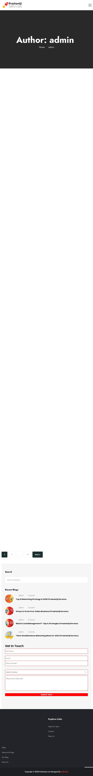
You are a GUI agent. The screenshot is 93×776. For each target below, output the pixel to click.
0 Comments (19, 139)
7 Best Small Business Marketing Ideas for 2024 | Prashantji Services (47, 635)
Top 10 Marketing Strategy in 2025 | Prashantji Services (41, 599)
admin (6, 139)
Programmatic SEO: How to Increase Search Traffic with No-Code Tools (41, 269)
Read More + (6, 167)
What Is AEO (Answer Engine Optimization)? (41, 398)
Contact (51, 731)
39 (28, 554)
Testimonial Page (8, 752)
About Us (5, 762)
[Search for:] (46, 580)
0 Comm (31, 595)
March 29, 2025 (12, 177)
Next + (37, 554)
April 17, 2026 (11, 75)
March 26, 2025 (12, 308)
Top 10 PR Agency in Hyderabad (31, 145)
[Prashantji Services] (12, 5)
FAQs (4, 747)
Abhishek (64, 771)
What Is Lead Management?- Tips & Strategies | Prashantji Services (47, 623)
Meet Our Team (53, 726)
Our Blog (5, 757)
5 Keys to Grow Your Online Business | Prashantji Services (42, 611)
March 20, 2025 (12, 431)
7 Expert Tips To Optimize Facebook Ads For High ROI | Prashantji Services (41, 523)
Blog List (51, 736)
